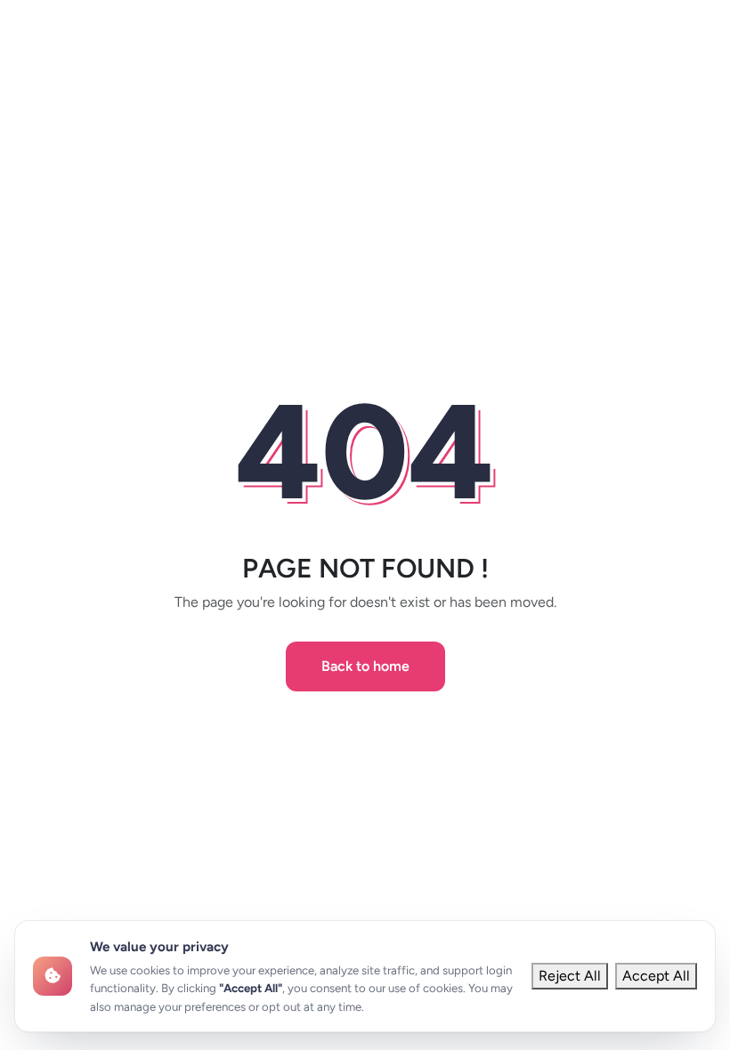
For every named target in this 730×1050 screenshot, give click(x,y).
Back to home (365, 666)
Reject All (570, 975)
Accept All (656, 975)
